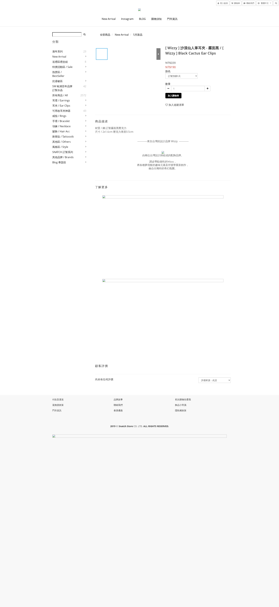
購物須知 (156, 19)
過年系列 (57, 51)
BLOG (142, 19)
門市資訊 (172, 19)
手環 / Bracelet (61, 121)
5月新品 (137, 34)
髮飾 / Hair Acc (61, 131)
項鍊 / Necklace (61, 126)
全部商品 (105, 34)
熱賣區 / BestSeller (58, 74)
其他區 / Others (61, 141)
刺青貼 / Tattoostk (63, 136)
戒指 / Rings (59, 116)
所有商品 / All (60, 95)
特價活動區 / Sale (62, 67)
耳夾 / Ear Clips (61, 105)
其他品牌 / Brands (63, 157)
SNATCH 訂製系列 (62, 152)
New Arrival (109, 19)
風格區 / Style (60, 147)
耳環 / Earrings (61, 100)
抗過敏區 (57, 81)
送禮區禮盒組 (60, 62)
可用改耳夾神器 (61, 111)
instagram (127, 19)
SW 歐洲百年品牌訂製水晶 (62, 88)
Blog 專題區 (59, 162)
